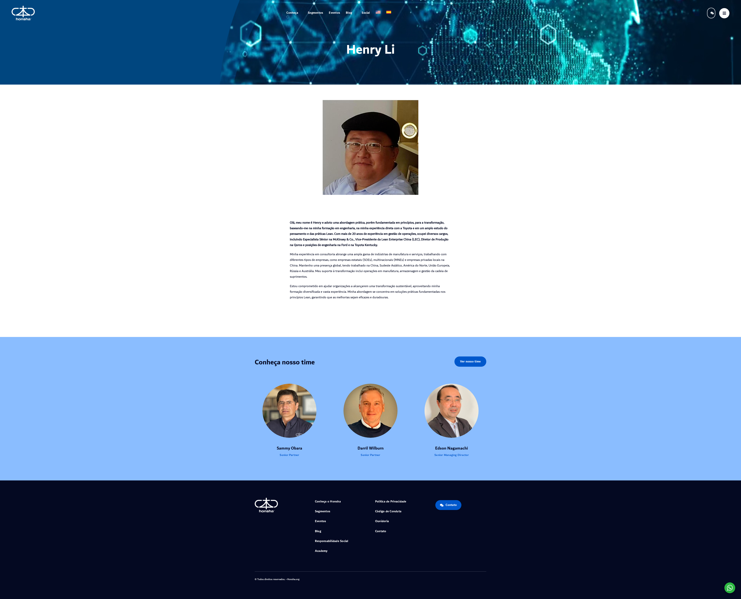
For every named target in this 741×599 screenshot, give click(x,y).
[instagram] (473, 578)
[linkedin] (485, 578)
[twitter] (466, 578)
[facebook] (460, 578)
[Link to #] (724, 13)
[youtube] (479, 578)
